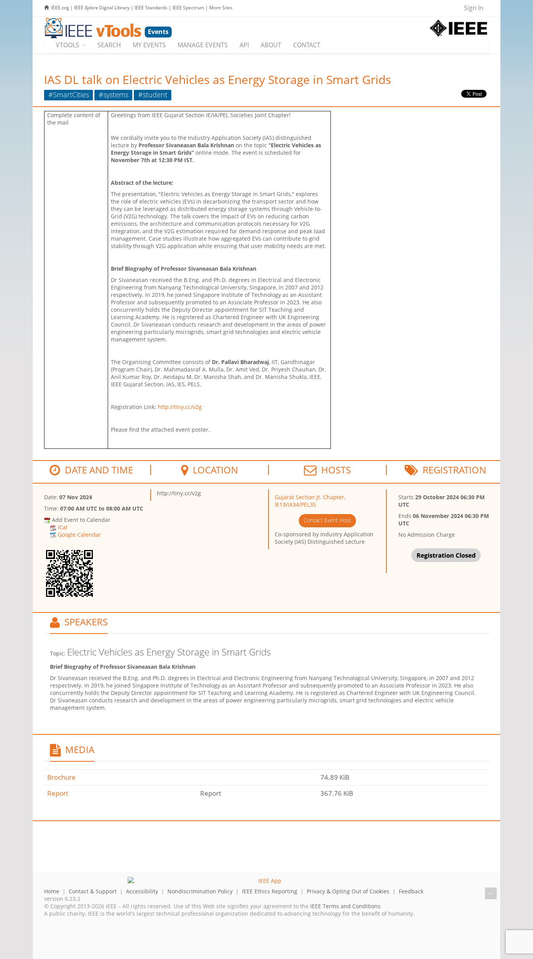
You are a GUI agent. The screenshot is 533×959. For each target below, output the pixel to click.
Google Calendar (79, 534)
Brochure (61, 777)
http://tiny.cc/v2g (180, 407)
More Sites (221, 7)
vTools (67, 45)
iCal (63, 527)
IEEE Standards (151, 7)
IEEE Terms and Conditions (345, 906)
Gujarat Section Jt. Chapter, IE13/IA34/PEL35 (310, 500)
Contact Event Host (327, 520)
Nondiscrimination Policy (200, 891)
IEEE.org (60, 7)
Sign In (473, 8)
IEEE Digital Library (102, 7)
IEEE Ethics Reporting (269, 891)
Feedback (411, 891)
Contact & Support (93, 891)
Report (57, 793)
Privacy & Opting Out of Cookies (348, 891)
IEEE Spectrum (188, 7)
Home (51, 891)
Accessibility (142, 891)
